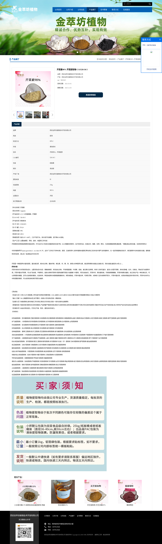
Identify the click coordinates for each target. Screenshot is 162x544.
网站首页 (112, 59)
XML (85, 535)
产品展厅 (92, 10)
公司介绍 (69, 10)
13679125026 (56, 527)
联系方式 (115, 10)
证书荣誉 (103, 10)
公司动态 (81, 10)
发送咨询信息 (91, 95)
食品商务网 (106, 535)
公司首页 (58, 10)
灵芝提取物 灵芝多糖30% (96, 505)
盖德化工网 (98, 535)
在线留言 (126, 10)
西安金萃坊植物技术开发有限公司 (55, 535)
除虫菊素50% (63, 505)
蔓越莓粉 (130, 505)
